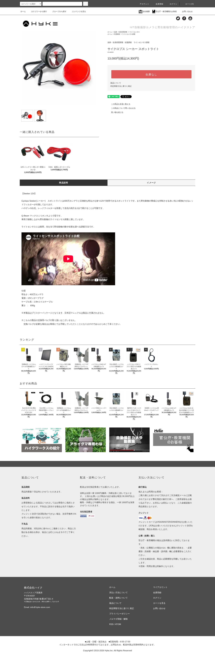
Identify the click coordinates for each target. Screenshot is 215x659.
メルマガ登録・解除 (118, 619)
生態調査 (117, 34)
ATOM (118, 624)
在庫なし (151, 74)
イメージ (151, 182)
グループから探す (59, 11)
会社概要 (146, 11)
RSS (111, 624)
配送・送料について (118, 598)
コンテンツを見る (79, 11)
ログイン (173, 4)
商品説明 (63, 182)
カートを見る (159, 603)
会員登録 (159, 4)
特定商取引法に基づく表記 (120, 86)
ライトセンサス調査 (128, 34)
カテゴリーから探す (39, 11)
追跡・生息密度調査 (120, 32)
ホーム (23, 11)
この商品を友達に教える (120, 104)
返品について (115, 83)
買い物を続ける (117, 112)
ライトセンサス (134, 32)
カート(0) (189, 4)
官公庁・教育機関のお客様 (166, 11)
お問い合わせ (187, 11)
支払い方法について (118, 592)
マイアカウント (160, 587)
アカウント (144, 4)
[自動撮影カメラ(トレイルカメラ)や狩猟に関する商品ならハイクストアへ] (40, 23)
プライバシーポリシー (119, 613)
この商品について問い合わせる (123, 108)
